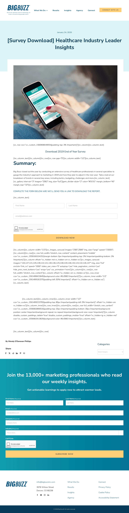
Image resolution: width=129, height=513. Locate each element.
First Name (22, 201)
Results (71, 487)
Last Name (76, 201)
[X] (9, 353)
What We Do (73, 482)
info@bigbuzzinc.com (46, 482)
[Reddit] (13, 353)
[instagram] (44, 495)
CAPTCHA (18, 222)
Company (12, 419)
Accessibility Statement (109, 497)
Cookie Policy (104, 492)
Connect (102, 482)
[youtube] (41, 495)
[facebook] (37, 495)
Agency (71, 497)
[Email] (24, 353)
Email (19, 211)
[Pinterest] (20, 353)
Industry (12, 429)
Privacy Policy (105, 487)
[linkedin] (48, 495)
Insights (71, 492)
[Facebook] (6, 353)
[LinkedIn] (17, 353)
